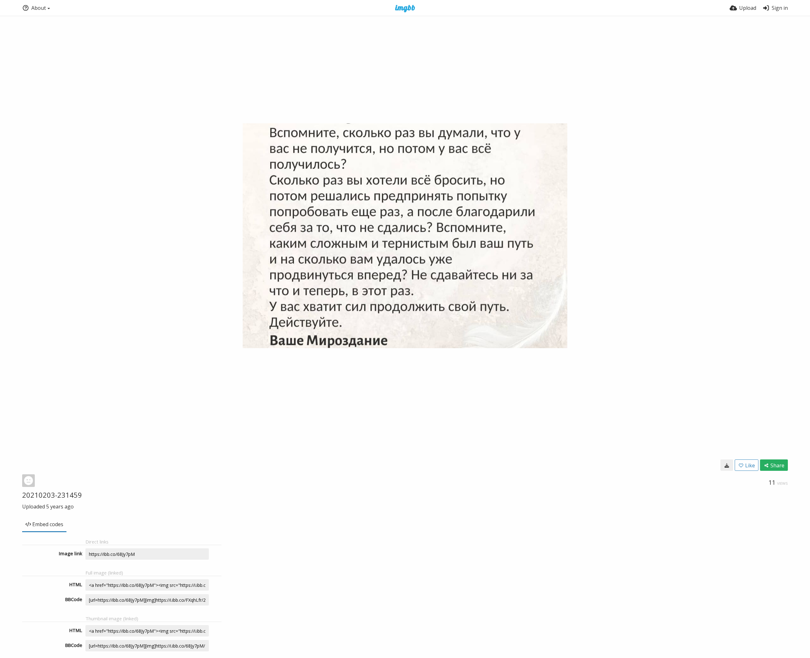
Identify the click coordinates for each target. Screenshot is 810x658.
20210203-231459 (52, 495)
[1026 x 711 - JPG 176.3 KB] (726, 465)
